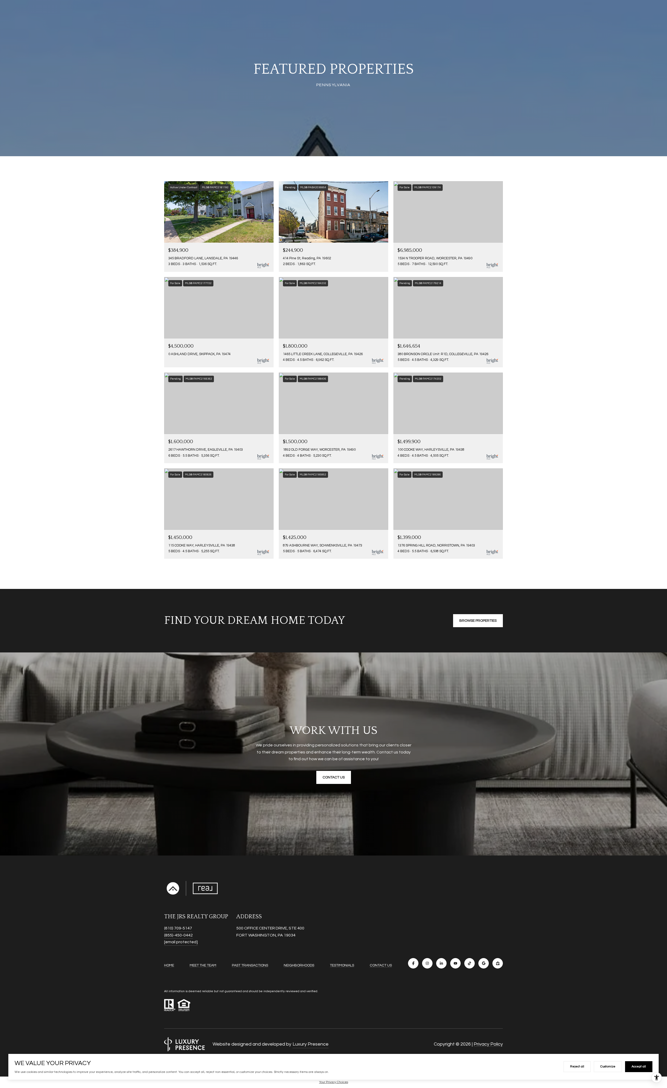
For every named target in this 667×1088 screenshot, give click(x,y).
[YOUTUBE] (455, 963)
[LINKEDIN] (441, 963)
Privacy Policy (488, 1044)
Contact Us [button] (334, 777)
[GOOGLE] (483, 963)
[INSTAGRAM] (427, 963)
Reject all (577, 1066)
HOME (169, 965)
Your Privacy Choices (333, 1082)
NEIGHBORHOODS (299, 965)
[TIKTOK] (469, 963)
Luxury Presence (311, 1044)
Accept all (639, 1066)
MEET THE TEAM (203, 965)
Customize (607, 1066)
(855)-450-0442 (178, 935)
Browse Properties (478, 620)
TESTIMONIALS (342, 965)
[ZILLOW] (497, 963)
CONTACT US (381, 965)
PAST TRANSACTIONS (250, 965)
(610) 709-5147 (178, 928)
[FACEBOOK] (413, 963)
